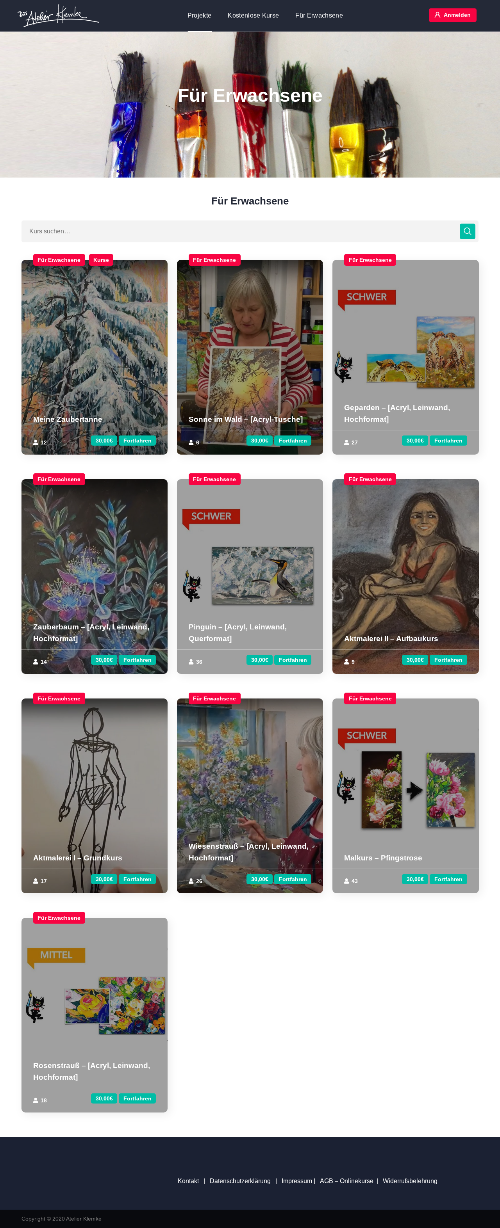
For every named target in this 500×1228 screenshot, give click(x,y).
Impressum (297, 1181)
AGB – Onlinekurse (346, 1181)
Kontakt (188, 1181)
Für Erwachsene (59, 260)
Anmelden (457, 15)
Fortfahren (137, 440)
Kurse (101, 260)
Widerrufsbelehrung (410, 1181)
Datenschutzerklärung (240, 1181)
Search (468, 231)
